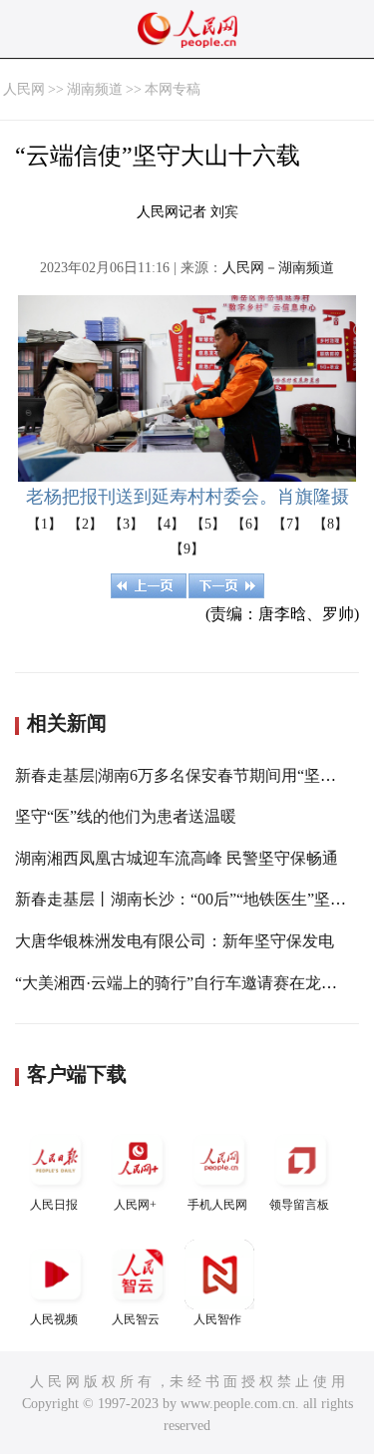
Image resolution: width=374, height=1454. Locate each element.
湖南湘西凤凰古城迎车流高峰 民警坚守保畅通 (176, 858)
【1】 (44, 524)
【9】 (187, 549)
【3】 (126, 524)
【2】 (85, 524)
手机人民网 (217, 1205)
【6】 (248, 524)
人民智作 (217, 1319)
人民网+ (135, 1205)
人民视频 (54, 1319)
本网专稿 (172, 89)
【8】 (330, 524)
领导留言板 (299, 1205)
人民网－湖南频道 (278, 267)
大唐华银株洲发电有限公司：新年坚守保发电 (174, 940)
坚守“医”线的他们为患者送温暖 (125, 816)
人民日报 (54, 1205)
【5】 (207, 524)
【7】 (289, 524)
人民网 (24, 89)
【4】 (167, 524)
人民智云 (136, 1319)
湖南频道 (95, 89)
